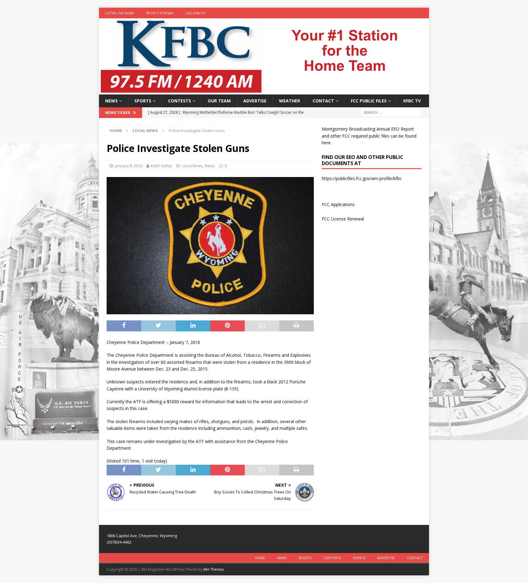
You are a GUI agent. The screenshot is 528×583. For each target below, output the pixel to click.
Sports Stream (159, 13)
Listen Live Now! (119, 13)
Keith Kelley (161, 165)
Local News (192, 165)
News (111, 101)
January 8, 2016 (128, 165)
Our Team (219, 101)
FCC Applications (338, 204)
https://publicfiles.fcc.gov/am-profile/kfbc (362, 178)
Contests (179, 101)
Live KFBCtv (195, 13)
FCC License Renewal (343, 219)
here (326, 143)
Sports (142, 101)
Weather (289, 101)
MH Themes (214, 569)
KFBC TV (412, 101)
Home (260, 557)
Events (359, 557)
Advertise (254, 101)
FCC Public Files (369, 101)
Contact (323, 101)
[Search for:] (390, 112)
